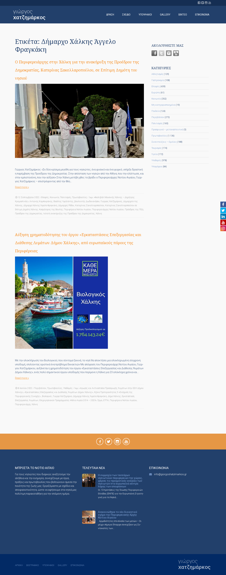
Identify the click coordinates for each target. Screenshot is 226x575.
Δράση (110, 14)
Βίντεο (183, 14)
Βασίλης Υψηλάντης (63, 201)
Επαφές (45, 197)
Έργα (99, 400)
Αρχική (19, 565)
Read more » (22, 187)
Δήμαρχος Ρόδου (66, 205)
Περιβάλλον (40, 388)
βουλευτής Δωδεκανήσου (87, 201)
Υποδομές (67, 388)
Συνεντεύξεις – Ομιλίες (164, 141)
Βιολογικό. (47, 396)
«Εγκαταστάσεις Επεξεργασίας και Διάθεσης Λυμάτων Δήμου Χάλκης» (58, 392)
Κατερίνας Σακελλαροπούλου (89, 205)
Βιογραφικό (32, 565)
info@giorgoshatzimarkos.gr (170, 474)
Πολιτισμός (65, 197)
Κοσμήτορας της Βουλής (51, 209)
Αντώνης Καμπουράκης (40, 201)
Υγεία (154, 154)
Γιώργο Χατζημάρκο (62, 396)
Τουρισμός (156, 148)
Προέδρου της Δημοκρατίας (28, 213)
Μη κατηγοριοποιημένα (163, 105)
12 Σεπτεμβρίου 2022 (28, 197)
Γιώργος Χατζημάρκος (111, 201)
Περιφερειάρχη (23, 404)
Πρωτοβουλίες (79, 197)
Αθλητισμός (157, 74)
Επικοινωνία (202, 14)
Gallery (165, 14)
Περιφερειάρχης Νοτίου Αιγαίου (108, 209)
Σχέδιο (126, 14)
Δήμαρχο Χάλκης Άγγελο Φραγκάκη (40, 205)
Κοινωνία (54, 197)
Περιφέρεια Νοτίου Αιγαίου (77, 209)
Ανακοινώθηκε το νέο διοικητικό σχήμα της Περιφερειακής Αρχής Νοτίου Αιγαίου (117, 515)
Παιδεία (155, 111)
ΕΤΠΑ (106, 400)
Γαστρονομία (157, 80)
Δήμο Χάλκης (114, 396)
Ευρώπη (155, 92)
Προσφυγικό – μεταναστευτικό (167, 129)
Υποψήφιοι (145, 14)
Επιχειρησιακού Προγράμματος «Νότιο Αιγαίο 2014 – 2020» (67, 400)
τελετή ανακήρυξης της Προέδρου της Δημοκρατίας (69, 213)
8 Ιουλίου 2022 (25, 388)
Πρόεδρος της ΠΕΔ (134, 209)
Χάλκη (99, 213)
